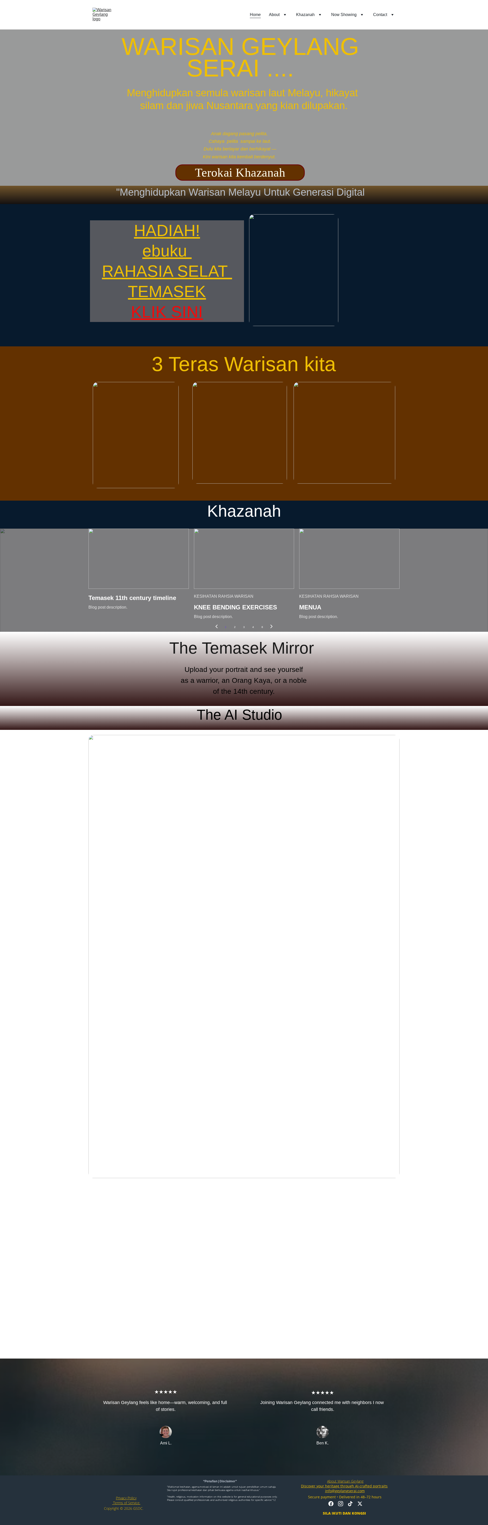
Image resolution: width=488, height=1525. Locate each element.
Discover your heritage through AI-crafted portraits (344, 1486)
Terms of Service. (126, 1502)
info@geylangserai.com (345, 1490)
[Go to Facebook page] (330, 1503)
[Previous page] (216, 627)
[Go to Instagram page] (340, 1503)
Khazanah (305, 14)
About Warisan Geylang (345, 1481)
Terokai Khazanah (240, 172)
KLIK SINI (167, 312)
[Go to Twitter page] (359, 1503)
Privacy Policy (126, 1498)
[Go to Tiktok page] (350, 1503)
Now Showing (344, 14)
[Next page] (271, 627)
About (274, 14)
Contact (380, 14)
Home (255, 14)
